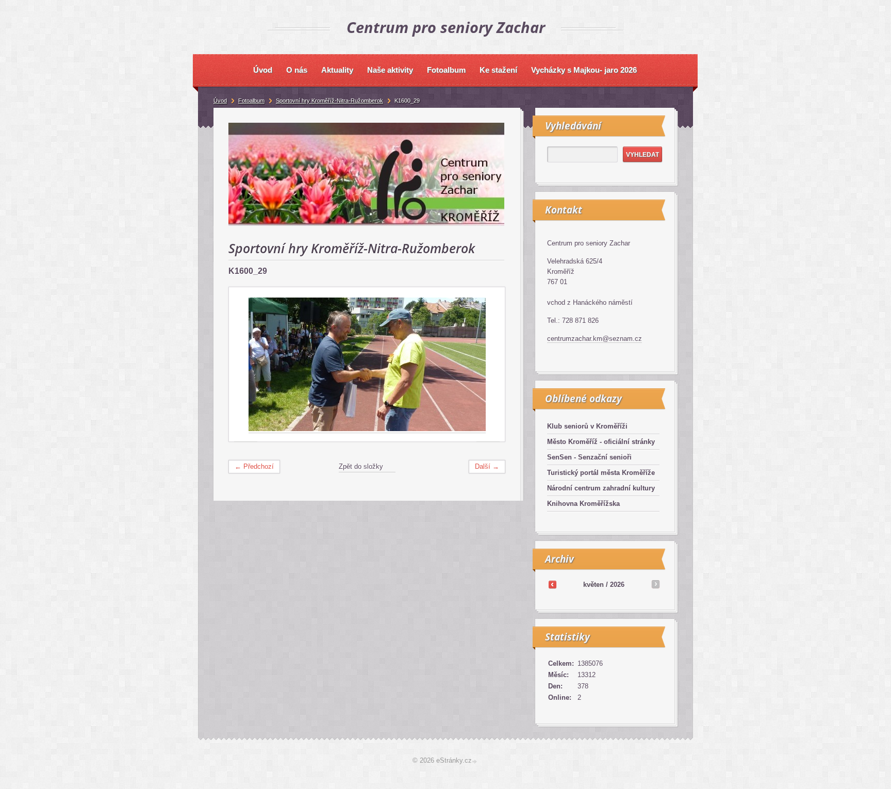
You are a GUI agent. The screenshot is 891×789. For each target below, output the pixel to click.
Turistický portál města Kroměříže (601, 472)
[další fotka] (488, 364)
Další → (487, 466)
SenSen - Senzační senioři (589, 457)
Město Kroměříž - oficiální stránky (601, 442)
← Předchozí (254, 466)
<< (552, 584)
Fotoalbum (251, 100)
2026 (617, 584)
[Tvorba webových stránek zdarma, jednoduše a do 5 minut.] (475, 761)
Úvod (220, 100)
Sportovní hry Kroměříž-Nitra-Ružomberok (329, 100)
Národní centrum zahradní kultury (601, 488)
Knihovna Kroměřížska (583, 503)
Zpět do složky (361, 466)
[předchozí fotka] (245, 364)
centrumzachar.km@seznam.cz (594, 338)
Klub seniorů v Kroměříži (587, 426)
